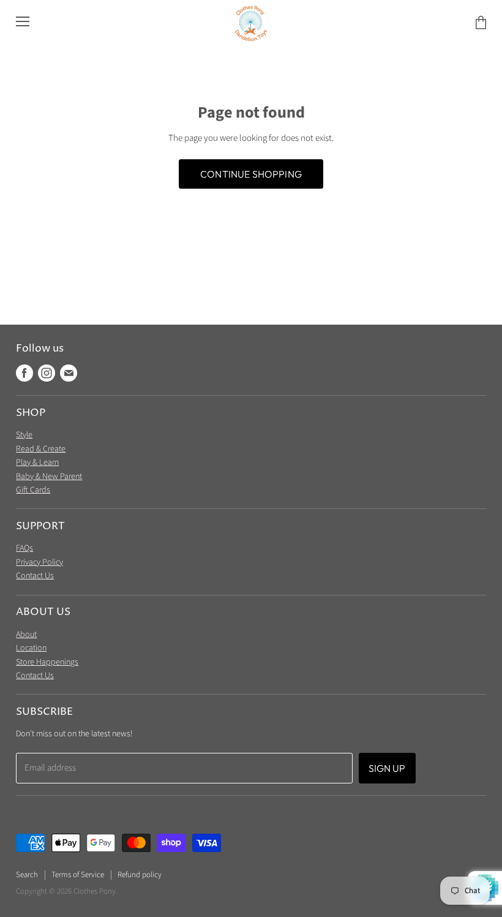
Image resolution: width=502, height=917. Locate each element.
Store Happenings (47, 662)
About (26, 634)
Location (31, 648)
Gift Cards (33, 490)
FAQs (24, 548)
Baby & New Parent (49, 476)
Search (27, 874)
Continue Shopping (251, 174)
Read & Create (41, 449)
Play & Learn (37, 462)
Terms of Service (77, 874)
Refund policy (140, 874)
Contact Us (35, 576)
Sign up (387, 768)
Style (24, 435)
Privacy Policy (39, 562)
